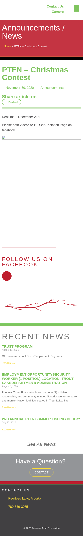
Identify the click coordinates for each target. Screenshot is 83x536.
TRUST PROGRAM (17, 346)
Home (7, 46)
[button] (76, 8)
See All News (41, 444)
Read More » (9, 363)
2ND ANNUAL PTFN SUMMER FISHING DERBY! (41, 419)
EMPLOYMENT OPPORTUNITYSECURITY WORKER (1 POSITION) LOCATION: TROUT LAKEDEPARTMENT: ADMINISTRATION (38, 379)
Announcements (52, 88)
